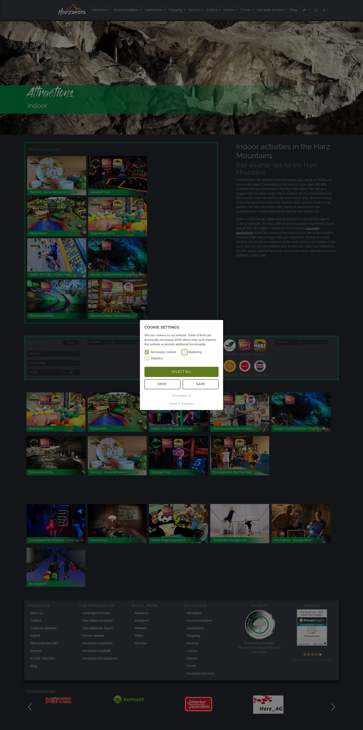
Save (200, 384)
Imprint (173, 403)
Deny (162, 384)
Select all (181, 371)
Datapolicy (188, 403)
